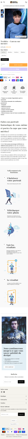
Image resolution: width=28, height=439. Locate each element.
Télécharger (5, 59)
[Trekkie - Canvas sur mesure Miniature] (2, 11)
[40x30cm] (10, 53)
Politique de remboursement (21, 434)
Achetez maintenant (9, 367)
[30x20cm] (4, 53)
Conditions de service (10, 434)
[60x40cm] (17, 53)
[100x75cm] (4, 57)
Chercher (3, 434)
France (13, 424)
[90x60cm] (23, 53)
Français (13, 420)
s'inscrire (21, 381)
